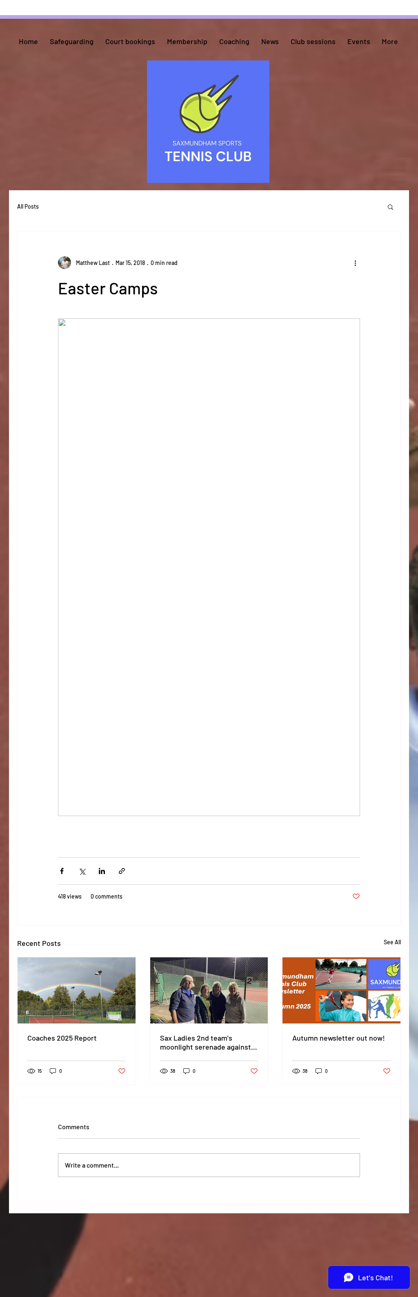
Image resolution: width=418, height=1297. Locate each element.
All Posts (28, 206)
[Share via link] (122, 871)
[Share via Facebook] (62, 871)
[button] (390, 206)
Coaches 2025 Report (62, 1037)
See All (392, 942)
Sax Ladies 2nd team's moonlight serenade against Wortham (205, 1042)
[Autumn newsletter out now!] (341, 990)
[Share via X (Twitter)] (82, 871)
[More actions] (355, 262)
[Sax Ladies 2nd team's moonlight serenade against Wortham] (209, 990)
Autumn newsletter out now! (338, 1037)
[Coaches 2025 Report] (77, 990)
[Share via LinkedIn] (102, 871)
